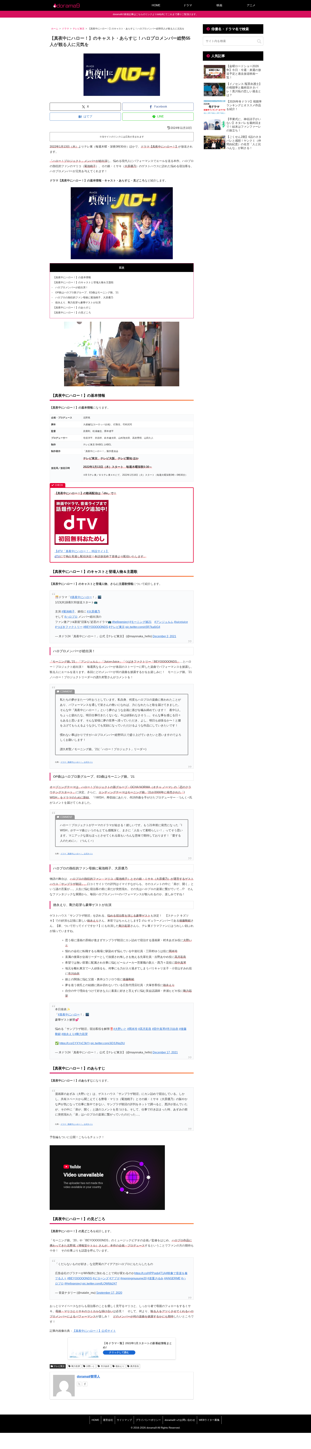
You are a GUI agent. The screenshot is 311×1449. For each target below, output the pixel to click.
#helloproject (120, 621)
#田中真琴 (158, 1028)
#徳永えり (68, 1034)
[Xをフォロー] (79, 1384)
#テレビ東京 (117, 626)
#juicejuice (181, 621)
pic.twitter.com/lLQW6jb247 (99, 1283)
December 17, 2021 (165, 1052)
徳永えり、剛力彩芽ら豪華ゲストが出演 (78, 302)
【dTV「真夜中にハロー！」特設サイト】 (82, 551)
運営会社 (108, 1419)
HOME (95, 1419)
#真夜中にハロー (81, 597)
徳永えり (120, 1366)
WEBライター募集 (209, 1419)
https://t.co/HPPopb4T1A (150, 1273)
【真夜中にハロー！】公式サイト (94, 1330)
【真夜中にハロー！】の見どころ (72, 312)
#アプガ (114, 1278)
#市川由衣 (171, 1028)
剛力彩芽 (75, 1366)
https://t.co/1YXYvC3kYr (74, 1043)
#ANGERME (172, 1278)
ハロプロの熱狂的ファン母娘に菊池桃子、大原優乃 (84, 297)
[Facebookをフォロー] (85, 1384)
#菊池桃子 (68, 611)
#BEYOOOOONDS (95, 626)
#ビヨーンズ (101, 1278)
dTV (57, 556)
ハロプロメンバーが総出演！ (71, 287)
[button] (259, 41)
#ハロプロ (71, 616)
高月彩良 (134, 1366)
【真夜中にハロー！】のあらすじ (72, 307)
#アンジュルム (163, 621)
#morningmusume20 (133, 1278)
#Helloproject (73, 1283)
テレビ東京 (59, 1366)
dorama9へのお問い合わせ (180, 1419)
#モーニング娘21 (140, 621)
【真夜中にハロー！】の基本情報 (72, 277)
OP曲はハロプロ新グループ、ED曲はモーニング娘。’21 (87, 292)
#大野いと (120, 1028)
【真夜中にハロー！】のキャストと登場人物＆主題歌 (83, 282)
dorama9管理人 (88, 1376)
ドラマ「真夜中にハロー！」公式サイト (76, 762)
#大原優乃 (93, 611)
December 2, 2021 (164, 636)
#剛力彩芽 (81, 1034)
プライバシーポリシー (148, 1419)
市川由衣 (105, 1366)
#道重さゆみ (155, 1278)
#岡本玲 (132, 1028)
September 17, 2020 (109, 1292)
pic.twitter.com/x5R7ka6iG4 (142, 626)
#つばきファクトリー (69, 626)
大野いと (90, 1366)
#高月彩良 (144, 1028)
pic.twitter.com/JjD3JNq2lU (108, 1043)
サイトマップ (124, 1419)
